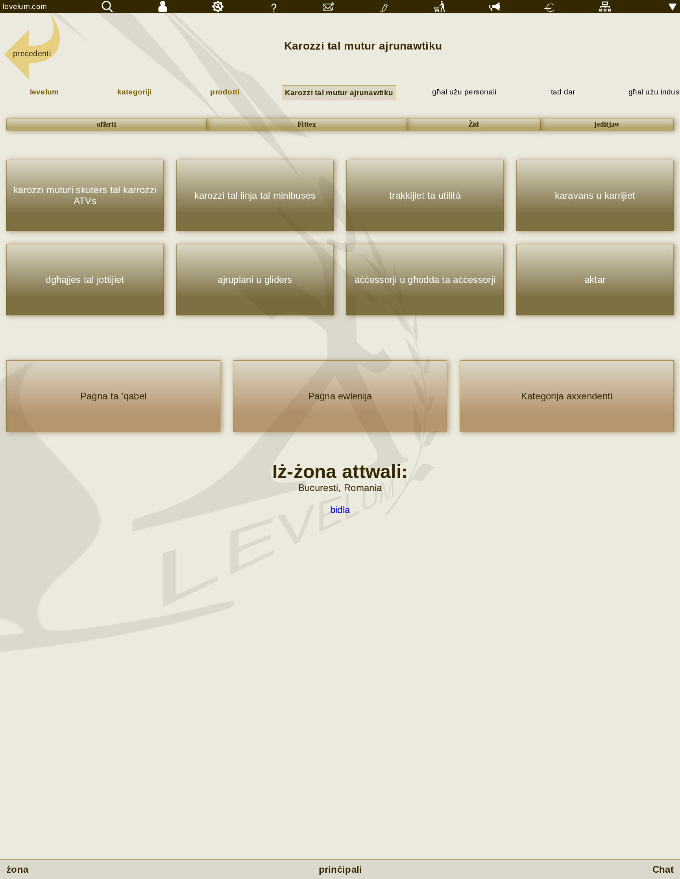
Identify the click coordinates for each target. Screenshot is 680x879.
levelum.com (25, 6)
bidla (340, 509)
